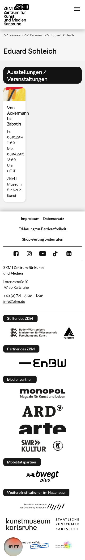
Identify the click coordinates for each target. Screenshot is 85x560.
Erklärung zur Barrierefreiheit (42, 229)
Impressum (30, 218)
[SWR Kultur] (33, 446)
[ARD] (42, 411)
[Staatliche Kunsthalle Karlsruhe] (67, 524)
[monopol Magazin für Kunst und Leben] (42, 393)
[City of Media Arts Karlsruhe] (64, 545)
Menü (77, 9)
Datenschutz (53, 218)
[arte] (42, 428)
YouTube (42, 253)
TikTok (55, 253)
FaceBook (16, 253)
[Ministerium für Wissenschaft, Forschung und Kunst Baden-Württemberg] (34, 332)
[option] (16, 144)
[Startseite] (19, 15)
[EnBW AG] (42, 363)
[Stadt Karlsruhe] (69, 333)
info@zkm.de (14, 301)
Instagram (29, 253)
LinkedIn (69, 253)
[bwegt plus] (42, 476)
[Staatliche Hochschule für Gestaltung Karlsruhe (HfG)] (42, 506)
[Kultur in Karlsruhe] (58, 446)
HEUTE (13, 547)
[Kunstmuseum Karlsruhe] (28, 524)
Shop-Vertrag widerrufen (42, 239)
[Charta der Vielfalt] (30, 545)
